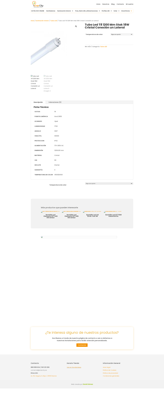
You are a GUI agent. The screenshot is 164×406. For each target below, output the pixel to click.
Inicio (98, 4)
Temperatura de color (94, 34)
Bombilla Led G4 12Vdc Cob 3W (73, 215)
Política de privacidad (110, 373)
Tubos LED (53, 21)
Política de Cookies (109, 370)
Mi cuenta (129, 4)
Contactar (82, 345)
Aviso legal (106, 367)
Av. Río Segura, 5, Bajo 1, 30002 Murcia (44, 376)
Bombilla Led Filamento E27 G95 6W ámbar (52, 216)
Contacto (120, 4)
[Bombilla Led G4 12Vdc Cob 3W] (72, 211)
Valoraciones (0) (54, 102)
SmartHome (125, 11)
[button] (76, 26)
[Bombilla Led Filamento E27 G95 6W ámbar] (51, 211)
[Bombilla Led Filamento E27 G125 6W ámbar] (114, 211)
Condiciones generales (111, 376)
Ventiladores (50, 11)
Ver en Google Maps (74, 367)
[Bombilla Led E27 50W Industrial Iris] (93, 211)
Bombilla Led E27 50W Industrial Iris (94, 215)
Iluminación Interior (42, 21)
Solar (115, 11)
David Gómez (88, 384)
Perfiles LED (106, 11)
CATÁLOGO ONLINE (37, 11)
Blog (113, 4)
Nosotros (105, 4)
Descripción (38, 102)
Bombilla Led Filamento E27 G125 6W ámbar (115, 216)
